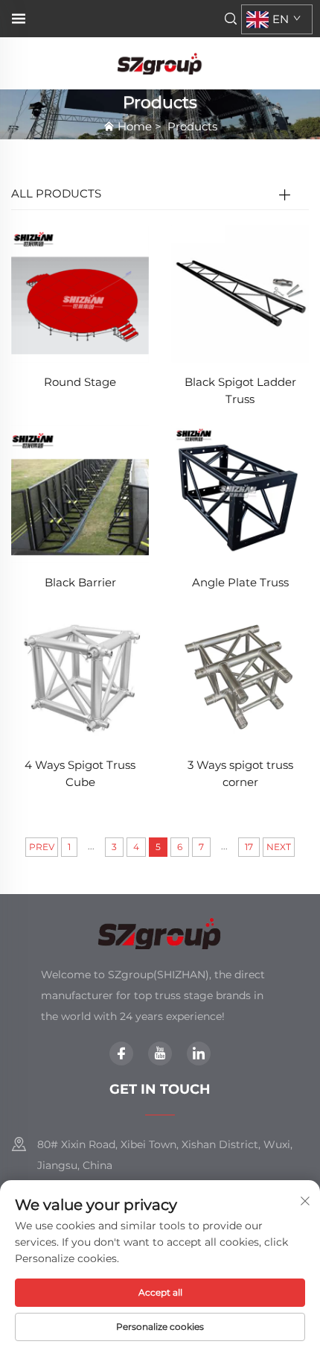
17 (249, 846)
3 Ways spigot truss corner (240, 773)
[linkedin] (199, 1053)
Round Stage (80, 382)
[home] (160, 62)
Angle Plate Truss (240, 582)
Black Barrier (80, 582)
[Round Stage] (80, 293)
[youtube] (160, 1053)
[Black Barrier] (80, 493)
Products (192, 126)
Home (135, 126)
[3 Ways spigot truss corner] (240, 676)
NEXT (278, 846)
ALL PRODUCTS (56, 193)
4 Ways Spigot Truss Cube (80, 773)
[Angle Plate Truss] (240, 493)
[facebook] (121, 1053)
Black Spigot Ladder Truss (240, 390)
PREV (41, 846)
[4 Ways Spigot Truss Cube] (80, 676)
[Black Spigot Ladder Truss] (240, 293)
